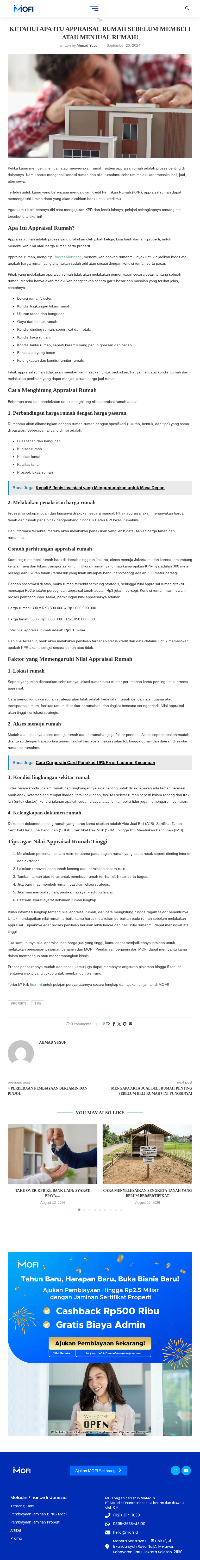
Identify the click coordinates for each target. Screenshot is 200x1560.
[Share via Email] (130, 1024)
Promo (16, 1538)
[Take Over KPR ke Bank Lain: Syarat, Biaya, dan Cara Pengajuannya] (52, 1153)
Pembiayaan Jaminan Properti (35, 1522)
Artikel (15, 1530)
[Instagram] (175, 1470)
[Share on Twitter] (119, 1024)
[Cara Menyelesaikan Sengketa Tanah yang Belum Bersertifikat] (147, 1153)
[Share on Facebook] (114, 1024)
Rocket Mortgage (67, 257)
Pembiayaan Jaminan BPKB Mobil (38, 1513)
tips (38, 1003)
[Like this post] (108, 1024)
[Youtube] (186, 1470)
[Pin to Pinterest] (125, 1024)
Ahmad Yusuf (87, 45)
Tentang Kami (22, 1505)
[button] (14, 1167)
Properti (18, 1003)
